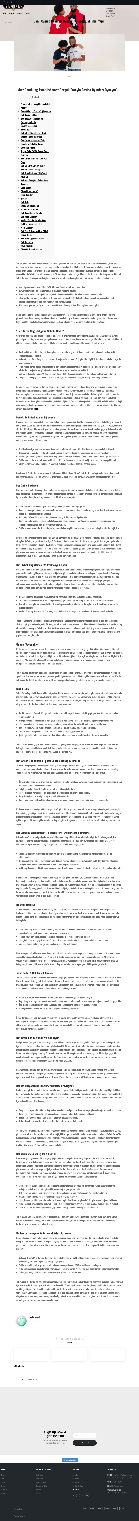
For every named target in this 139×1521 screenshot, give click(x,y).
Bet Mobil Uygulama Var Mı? (33, 238)
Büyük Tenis (26, 129)
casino (69, 76)
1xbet (35, 408)
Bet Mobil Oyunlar (29, 216)
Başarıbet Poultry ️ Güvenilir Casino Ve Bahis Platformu (107, 1352)
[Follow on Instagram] (11, 2)
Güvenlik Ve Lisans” (29, 191)
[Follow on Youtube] (87, 1495)
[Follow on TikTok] (82, 1495)
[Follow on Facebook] (4, 2)
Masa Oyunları (27, 227)
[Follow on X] (7, 2)
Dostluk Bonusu (28, 147)
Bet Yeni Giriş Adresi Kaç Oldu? (34, 231)
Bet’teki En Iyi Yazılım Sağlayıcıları (36, 111)
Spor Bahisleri (27, 194)
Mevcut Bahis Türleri (30, 209)
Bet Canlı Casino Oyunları (32, 213)
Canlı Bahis (26, 187)
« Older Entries (19, 1366)
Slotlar (24, 198)
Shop (10, 14)
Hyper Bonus (26, 234)
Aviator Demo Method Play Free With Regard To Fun (29, 1352)
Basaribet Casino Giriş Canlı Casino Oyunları (69, 1352)
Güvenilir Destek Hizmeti (31, 249)
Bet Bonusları (27, 242)
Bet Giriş (25, 202)
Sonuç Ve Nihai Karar (30, 205)
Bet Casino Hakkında (30, 115)
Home (4, 14)
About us (20, 14)
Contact (27, 14)
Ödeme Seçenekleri (29, 125)
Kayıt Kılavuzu (27, 245)
